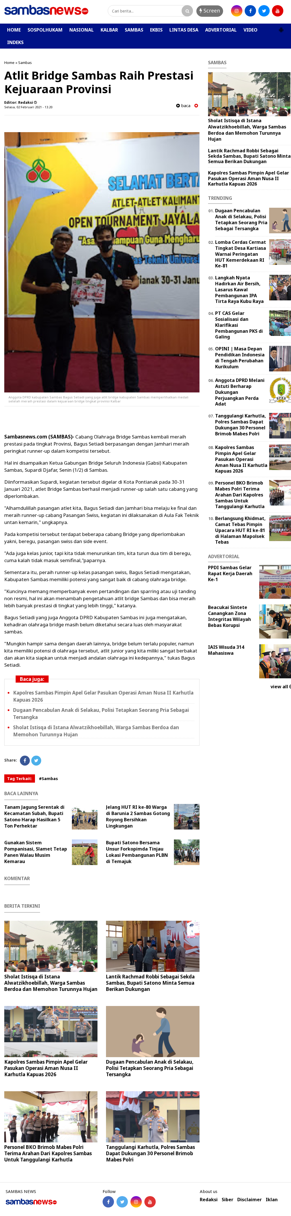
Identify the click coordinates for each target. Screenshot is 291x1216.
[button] (281, 27)
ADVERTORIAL (221, 30)
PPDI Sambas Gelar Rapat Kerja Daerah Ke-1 (230, 573)
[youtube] (277, 10)
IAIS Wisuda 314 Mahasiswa (226, 650)
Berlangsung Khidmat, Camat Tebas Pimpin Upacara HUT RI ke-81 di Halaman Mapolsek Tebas (240, 530)
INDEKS (15, 42)
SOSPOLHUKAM (45, 30)
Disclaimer (249, 1200)
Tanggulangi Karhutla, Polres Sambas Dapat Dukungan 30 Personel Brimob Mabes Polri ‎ (150, 1153)
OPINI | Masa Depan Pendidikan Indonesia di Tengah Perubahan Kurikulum (240, 357)
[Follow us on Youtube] (150, 1201)
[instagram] (236, 10)
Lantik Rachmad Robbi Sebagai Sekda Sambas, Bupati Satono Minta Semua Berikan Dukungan (150, 982)
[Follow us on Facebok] (108, 1201)
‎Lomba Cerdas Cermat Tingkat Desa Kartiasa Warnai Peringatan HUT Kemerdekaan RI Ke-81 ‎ (240, 254)
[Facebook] (25, 761)
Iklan (272, 1200)
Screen (211, 10)
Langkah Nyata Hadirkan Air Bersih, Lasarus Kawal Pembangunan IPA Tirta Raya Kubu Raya (239, 289)
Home (9, 62)
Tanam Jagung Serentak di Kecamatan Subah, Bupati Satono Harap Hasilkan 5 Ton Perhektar (34, 816)
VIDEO (250, 30)
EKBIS (156, 30)
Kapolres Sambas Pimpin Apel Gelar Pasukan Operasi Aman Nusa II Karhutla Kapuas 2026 (46, 1068)
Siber (227, 1200)
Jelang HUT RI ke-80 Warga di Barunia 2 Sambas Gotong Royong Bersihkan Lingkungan (138, 816)
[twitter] (264, 10)
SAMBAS (134, 30)
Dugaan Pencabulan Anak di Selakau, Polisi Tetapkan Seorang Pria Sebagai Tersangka (150, 1068)
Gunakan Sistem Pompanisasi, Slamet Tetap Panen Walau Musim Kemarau (35, 851)
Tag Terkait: (19, 778)
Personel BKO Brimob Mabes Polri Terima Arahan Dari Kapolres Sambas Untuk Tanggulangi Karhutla (48, 1153)
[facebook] (250, 10)
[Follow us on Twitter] (122, 1201)
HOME (14, 30)
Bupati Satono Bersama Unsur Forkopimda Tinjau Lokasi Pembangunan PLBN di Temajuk (137, 851)
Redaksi (209, 1200)
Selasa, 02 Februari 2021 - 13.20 (28, 107)
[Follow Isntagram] (136, 1201)
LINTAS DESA (183, 30)
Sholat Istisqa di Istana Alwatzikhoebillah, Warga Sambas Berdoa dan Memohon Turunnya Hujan (50, 982)
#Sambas (48, 778)
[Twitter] (36, 761)
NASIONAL (81, 30)
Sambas (25, 62)
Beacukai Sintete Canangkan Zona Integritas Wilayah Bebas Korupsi (229, 616)
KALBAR (109, 30)
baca (185, 105)
